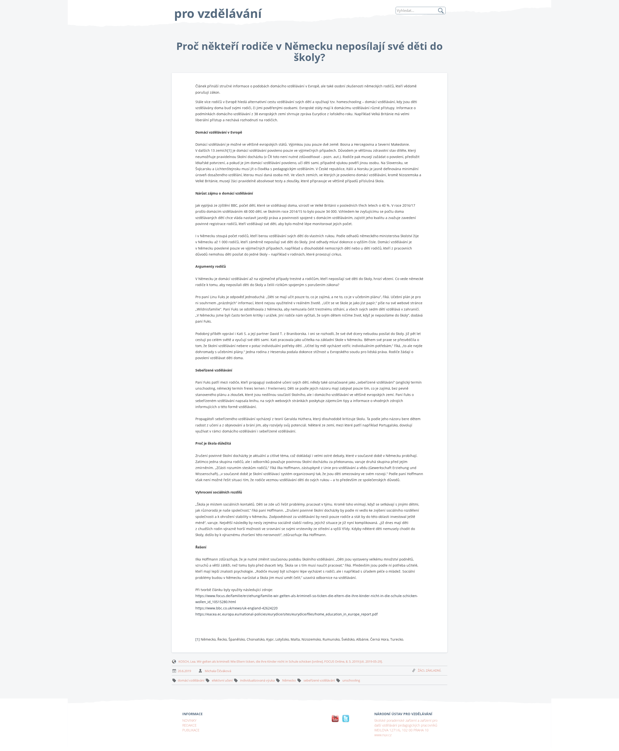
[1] (229, 150)
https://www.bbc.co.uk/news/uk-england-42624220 (236, 608)
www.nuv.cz (382, 735)
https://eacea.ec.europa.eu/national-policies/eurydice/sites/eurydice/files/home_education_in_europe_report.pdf (286, 614)
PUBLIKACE (190, 730)
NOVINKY (189, 720)
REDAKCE (189, 725)
